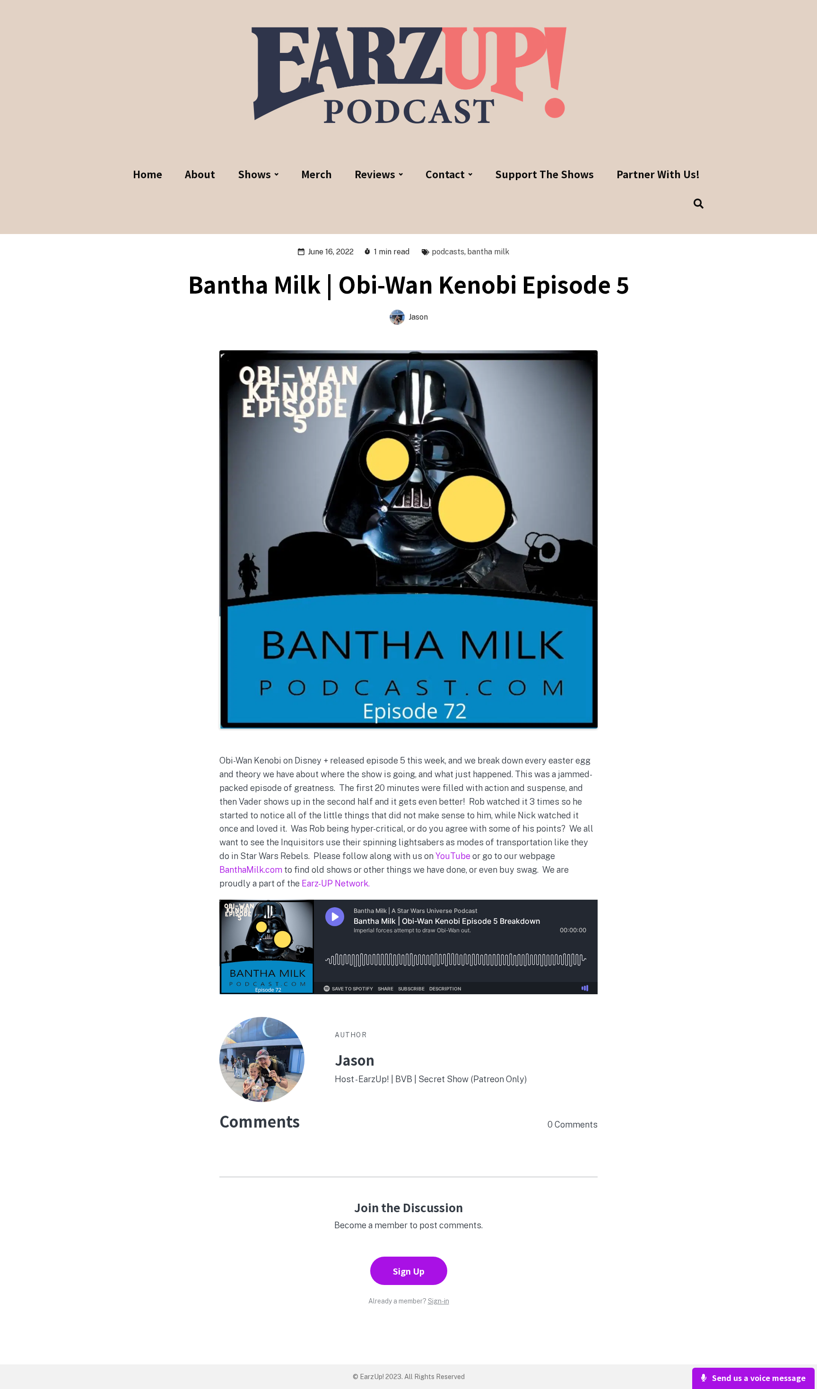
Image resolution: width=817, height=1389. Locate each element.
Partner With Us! (658, 174)
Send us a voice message (758, 1377)
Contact (445, 174)
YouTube (452, 856)
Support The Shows (544, 174)
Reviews (375, 174)
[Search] (693, 205)
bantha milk (488, 251)
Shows (254, 174)
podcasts (448, 251)
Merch (316, 174)
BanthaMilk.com (250, 870)
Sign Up (409, 1271)
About (200, 174)
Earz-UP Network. (336, 883)
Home (147, 174)
